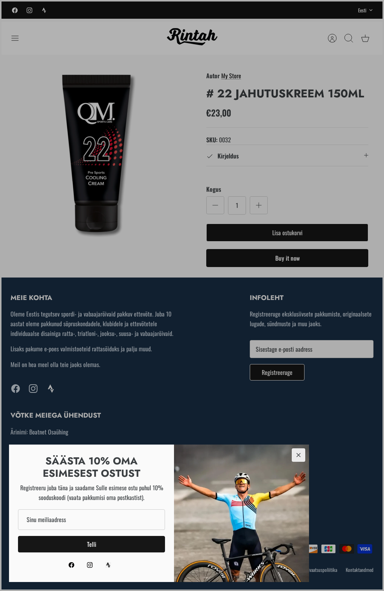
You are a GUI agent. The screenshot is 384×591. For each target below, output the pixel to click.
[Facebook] (71, 565)
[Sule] (298, 455)
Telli (91, 544)
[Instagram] (89, 565)
